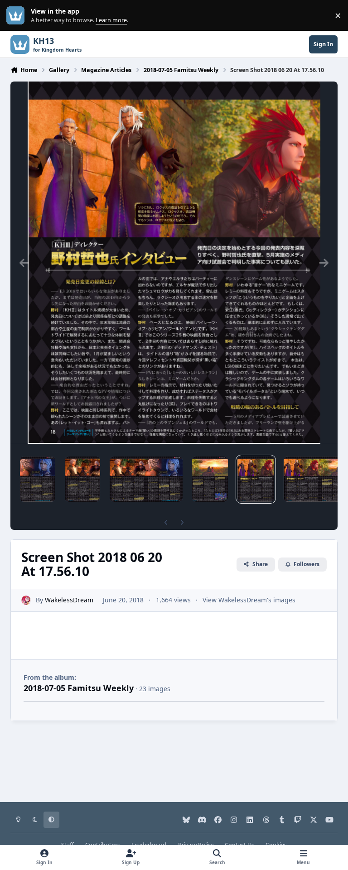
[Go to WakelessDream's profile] (26, 600)
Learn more (17, 15)
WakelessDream (69, 600)
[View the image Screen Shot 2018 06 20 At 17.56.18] (209, 479)
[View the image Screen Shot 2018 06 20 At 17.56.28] (146, 479)
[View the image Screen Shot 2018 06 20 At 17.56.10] (255, 479)
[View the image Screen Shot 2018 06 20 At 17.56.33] (83, 479)
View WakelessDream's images (249, 600)
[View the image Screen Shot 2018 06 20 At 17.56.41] (37, 479)
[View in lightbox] (174, 263)
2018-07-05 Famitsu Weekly (79, 688)
